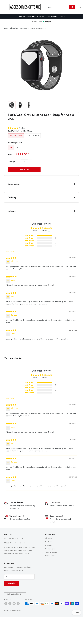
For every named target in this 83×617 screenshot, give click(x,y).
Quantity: (11, 161)
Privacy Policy (50, 549)
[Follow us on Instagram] (9, 603)
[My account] (80, 7)
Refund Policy (50, 555)
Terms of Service (51, 552)
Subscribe (11, 583)
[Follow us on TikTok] (18, 603)
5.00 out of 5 (47, 228)
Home (6, 28)
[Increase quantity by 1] (30, 161)
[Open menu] (5, 7)
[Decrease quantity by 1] (18, 161)
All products (14, 28)
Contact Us (49, 542)
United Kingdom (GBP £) (13, 594)
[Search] (72, 7)
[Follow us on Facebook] (5, 603)
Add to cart (24, 169)
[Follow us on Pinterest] (14, 603)
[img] (11, 258)
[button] (13, 128)
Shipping (48, 538)
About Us (48, 545)
